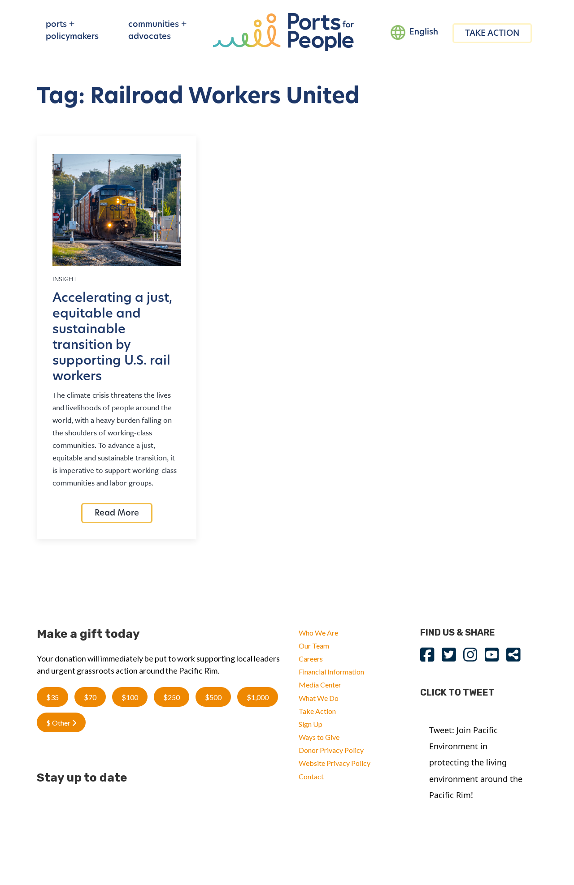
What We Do (319, 698)
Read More (117, 514)
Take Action (317, 711)
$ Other (59, 722)
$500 (213, 697)
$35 (52, 697)
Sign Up (310, 724)
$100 (130, 697)
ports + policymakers (72, 31)
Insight (64, 279)
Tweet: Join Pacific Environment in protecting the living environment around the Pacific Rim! (475, 763)
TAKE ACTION (492, 34)
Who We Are (318, 632)
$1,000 (258, 697)
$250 (171, 697)
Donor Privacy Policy (331, 750)
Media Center (320, 684)
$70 (90, 697)
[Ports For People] (283, 31)
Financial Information (331, 671)
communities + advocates (157, 31)
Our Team (314, 645)
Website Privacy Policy (334, 763)
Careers (311, 658)
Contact (311, 776)
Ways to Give (319, 737)
